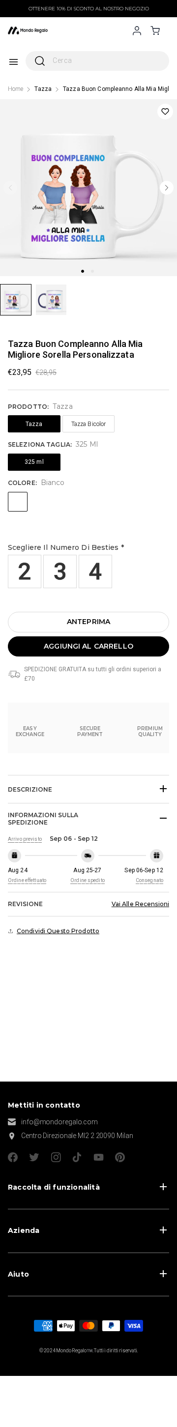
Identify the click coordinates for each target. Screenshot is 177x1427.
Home (15, 89)
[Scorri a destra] (167, 188)
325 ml (34, 461)
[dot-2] (15, 299)
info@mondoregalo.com (59, 1122)
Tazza (43, 89)
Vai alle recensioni (140, 904)
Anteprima (88, 621)
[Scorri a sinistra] (10, 188)
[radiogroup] (89, 571)
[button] (88, 547)
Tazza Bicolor (88, 424)
